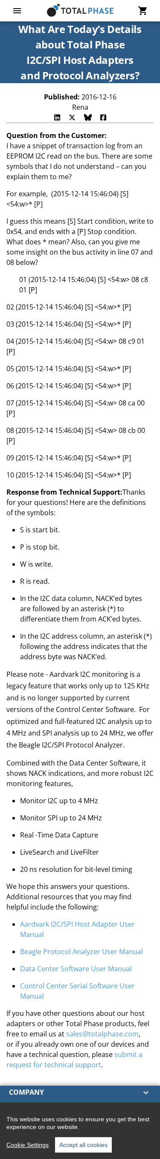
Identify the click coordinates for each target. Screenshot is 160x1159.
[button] (80, 1092)
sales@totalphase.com (102, 1034)
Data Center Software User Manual (76, 968)
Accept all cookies (83, 1144)
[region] (80, 1130)
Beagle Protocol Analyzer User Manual (81, 951)
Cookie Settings (27, 1144)
